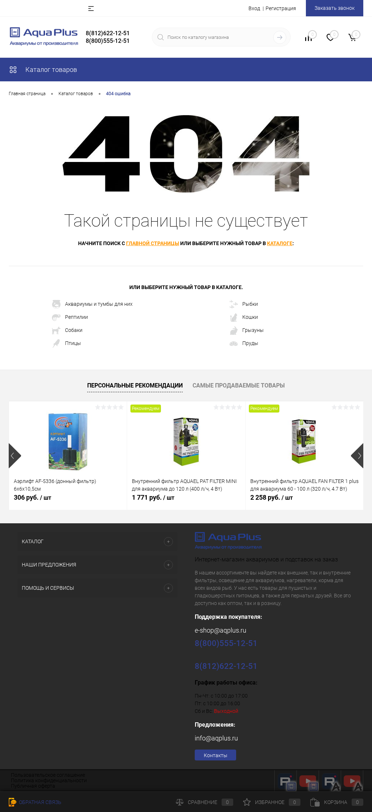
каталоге (279, 243)
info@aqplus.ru (216, 738)
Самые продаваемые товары (239, 385)
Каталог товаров (50, 69)
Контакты (215, 755)
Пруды (250, 343)
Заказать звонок (335, 8)
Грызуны (253, 330)
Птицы (73, 343)
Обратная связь (39, 802)
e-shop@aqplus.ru (220, 630)
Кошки (250, 317)
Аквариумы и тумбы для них (99, 304)
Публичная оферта (33, 786)
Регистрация (281, 8)
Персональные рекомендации (135, 385)
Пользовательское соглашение (48, 775)
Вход (254, 8)
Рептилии (76, 317)
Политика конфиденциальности (49, 780)
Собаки (73, 330)
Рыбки (250, 304)
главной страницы (152, 243)
